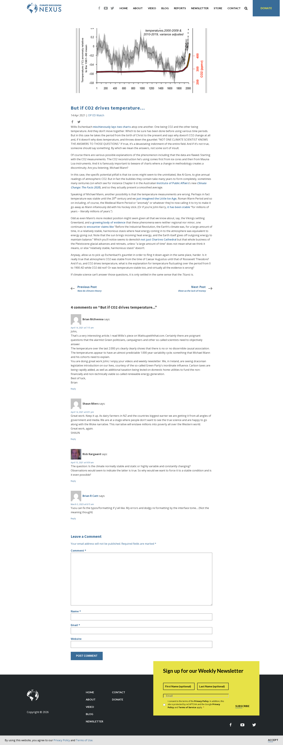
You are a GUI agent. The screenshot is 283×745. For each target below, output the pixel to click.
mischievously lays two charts (112, 127)
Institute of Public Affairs (173, 183)
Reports (180, 8)
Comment (78, 550)
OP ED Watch (96, 115)
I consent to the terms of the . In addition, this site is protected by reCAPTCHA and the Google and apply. (196, 704)
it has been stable (178, 207)
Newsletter (199, 8)
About (138, 8)
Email (75, 625)
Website (76, 639)
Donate (266, 8)
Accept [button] (273, 740)
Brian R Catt (90, 496)
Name (76, 611)
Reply (73, 388)
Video (152, 8)
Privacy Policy (62, 740)
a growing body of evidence (107, 222)
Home (124, 8)
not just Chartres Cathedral (158, 239)
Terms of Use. (84, 740)
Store (218, 8)
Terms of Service (187, 707)
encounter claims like (100, 227)
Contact (234, 8)
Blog (165, 8)
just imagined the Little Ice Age (156, 198)
